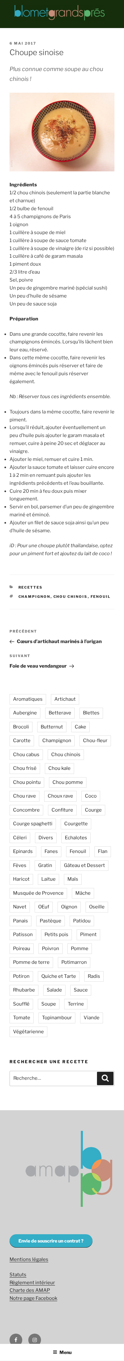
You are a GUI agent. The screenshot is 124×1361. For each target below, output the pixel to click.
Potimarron (74, 962)
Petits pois (56, 934)
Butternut (52, 727)
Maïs (72, 879)
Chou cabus (26, 754)
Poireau (21, 948)
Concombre (26, 810)
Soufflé (21, 1004)
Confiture (62, 810)
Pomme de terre (31, 962)
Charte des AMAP (30, 1290)
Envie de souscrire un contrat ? (51, 1240)
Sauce (81, 990)
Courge (93, 810)
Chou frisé (25, 768)
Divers (45, 838)
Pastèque (50, 921)
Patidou (82, 921)
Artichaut (65, 699)
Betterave (60, 713)
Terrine (76, 1004)
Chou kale (59, 768)
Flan (102, 851)
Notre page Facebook (33, 1298)
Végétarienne (28, 1032)
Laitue (48, 879)
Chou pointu (27, 782)
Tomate (21, 1018)
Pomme (79, 948)
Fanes (51, 851)
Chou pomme (67, 782)
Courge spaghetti (32, 824)
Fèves (19, 865)
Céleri (20, 838)
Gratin (45, 865)
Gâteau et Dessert (84, 865)
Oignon (69, 907)
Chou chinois (70, 596)
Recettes (30, 587)
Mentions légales (29, 1259)
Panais (20, 921)
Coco (91, 796)
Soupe (48, 1004)
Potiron (21, 976)
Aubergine (25, 713)
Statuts (18, 1275)
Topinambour (57, 1018)
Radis (94, 976)
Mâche (83, 893)
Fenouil (101, 596)
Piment (88, 934)
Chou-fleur (95, 740)
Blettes (91, 713)
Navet (19, 907)
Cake (80, 727)
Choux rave (60, 796)
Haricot (21, 879)
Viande (92, 1018)
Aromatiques (28, 699)
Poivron (50, 948)
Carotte (22, 740)
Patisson (23, 934)
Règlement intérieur (32, 1283)
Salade (54, 990)
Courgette (76, 824)
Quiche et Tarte (58, 976)
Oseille (97, 907)
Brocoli (21, 727)
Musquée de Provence (38, 893)
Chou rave (24, 796)
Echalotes (76, 838)
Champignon (34, 596)
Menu (65, 1352)
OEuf (43, 907)
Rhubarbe (24, 990)
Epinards (23, 851)
